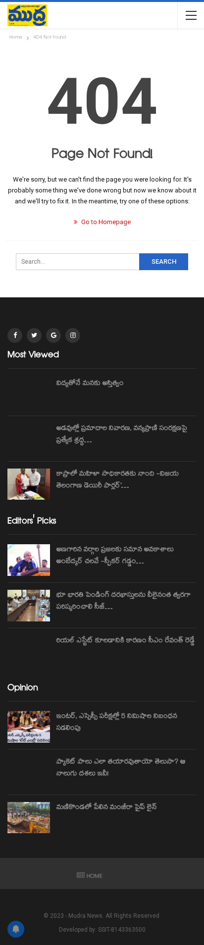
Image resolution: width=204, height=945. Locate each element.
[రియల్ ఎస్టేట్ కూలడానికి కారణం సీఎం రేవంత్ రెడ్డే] (28, 651)
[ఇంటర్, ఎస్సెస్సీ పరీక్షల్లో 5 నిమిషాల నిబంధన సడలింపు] (28, 727)
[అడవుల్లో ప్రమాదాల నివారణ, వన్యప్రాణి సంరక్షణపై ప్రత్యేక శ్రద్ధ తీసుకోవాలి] (28, 439)
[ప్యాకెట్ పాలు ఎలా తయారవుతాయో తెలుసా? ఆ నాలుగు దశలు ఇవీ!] (28, 772)
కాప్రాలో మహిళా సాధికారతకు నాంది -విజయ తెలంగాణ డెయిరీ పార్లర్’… (117, 480)
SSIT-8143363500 (122, 929)
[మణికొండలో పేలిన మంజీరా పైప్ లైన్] (28, 818)
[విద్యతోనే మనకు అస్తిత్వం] (28, 394)
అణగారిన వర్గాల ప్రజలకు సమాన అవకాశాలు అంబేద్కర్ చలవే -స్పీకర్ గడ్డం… (115, 556)
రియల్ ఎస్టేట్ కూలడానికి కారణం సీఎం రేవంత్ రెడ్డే (125, 641)
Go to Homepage (105, 222)
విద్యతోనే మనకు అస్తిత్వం (90, 384)
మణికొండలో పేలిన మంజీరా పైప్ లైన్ (106, 808)
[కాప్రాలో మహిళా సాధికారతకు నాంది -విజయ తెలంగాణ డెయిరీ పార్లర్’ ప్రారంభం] (28, 484)
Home (94, 877)
